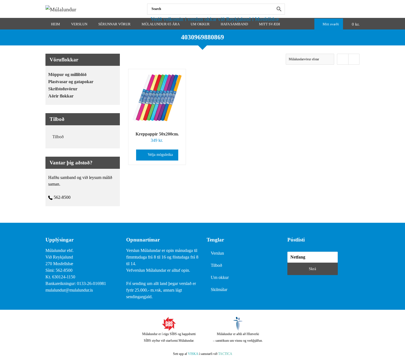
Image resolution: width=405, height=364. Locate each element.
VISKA (193, 354)
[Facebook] (358, 9)
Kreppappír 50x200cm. (157, 134)
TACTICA (225, 354)
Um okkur (220, 277)
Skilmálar (219, 289)
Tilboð (58, 136)
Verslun (217, 253)
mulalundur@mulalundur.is (69, 290)
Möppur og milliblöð (67, 74)
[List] (353, 59)
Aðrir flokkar (61, 96)
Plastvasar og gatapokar (70, 81)
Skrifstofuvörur (62, 88)
